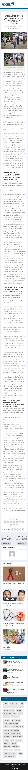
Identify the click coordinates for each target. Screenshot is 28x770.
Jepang (18, 720)
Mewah (13, 733)
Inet (13, 720)
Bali (22, 703)
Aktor (5, 703)
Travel (20, 753)
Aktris (11, 703)
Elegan (6, 710)
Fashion (12, 710)
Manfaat (6, 733)
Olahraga (18, 740)
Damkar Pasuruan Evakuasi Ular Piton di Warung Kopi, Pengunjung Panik (15, 691)
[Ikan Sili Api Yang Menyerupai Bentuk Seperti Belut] (5, 677)
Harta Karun (12, 713)
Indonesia (6, 720)
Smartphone (15, 746)
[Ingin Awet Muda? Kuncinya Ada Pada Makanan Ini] (5, 684)
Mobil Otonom (17, 736)
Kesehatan (7, 727)
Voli (5, 756)
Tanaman (17, 750)
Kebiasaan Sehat (13, 723)
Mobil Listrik (7, 736)
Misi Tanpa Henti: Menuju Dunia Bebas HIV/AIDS (13, 584)
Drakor (20, 707)
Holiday (6, 717)
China (5, 707)
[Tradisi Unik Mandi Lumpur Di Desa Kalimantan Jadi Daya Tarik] (5, 670)
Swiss (10, 750)
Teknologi (7, 753)
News (15, 679)
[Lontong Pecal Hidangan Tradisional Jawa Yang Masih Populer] (5, 662)
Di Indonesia (12, 707)
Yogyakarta (11, 756)
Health (9, 28)
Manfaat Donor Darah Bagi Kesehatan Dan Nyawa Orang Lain (13, 624)
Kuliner (16, 730)
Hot (14, 672)
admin (13, 26)
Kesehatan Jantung (17, 727)
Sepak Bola (7, 746)
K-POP (5, 723)
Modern (6, 740)
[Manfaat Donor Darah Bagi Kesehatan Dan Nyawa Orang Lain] (14, 615)
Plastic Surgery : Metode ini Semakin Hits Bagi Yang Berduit (13, 604)
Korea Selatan (8, 730)
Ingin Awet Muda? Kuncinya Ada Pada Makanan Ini (15, 683)
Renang (14, 743)
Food (15, 665)
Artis (16, 703)
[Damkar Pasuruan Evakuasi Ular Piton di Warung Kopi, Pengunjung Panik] (5, 690)
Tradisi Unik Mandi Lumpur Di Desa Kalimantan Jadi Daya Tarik (16, 670)
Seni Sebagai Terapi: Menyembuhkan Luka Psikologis (13, 646)
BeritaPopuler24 (16, 764)
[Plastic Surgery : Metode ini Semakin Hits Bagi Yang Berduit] (14, 595)
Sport (5, 750)
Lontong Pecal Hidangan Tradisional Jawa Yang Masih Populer (15, 662)
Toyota (14, 753)
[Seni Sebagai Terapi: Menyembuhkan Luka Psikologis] (14, 636)
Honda (12, 717)
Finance (19, 710)
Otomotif (7, 743)
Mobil (18, 733)
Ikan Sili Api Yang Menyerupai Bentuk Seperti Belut (15, 676)
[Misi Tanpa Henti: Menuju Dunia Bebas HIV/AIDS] (14, 574)
